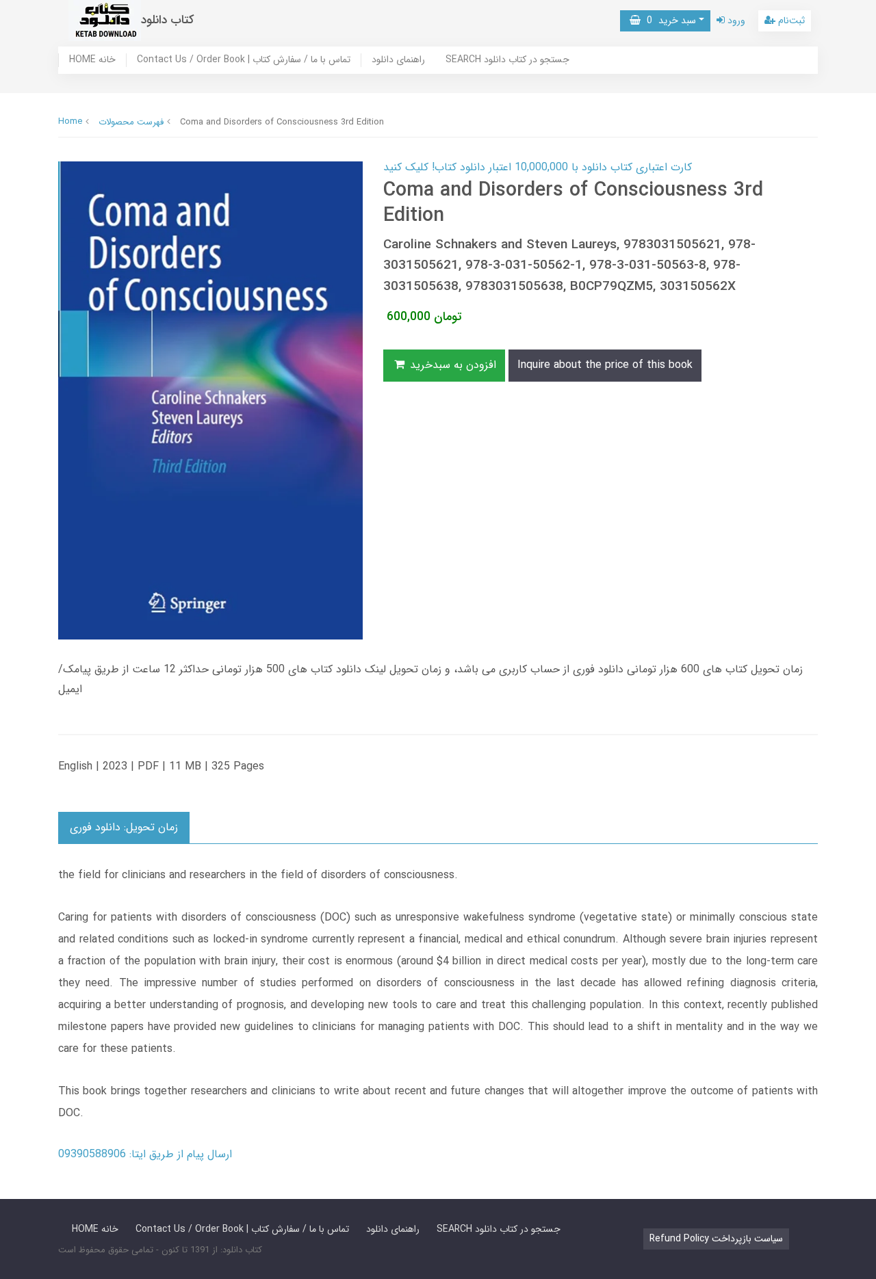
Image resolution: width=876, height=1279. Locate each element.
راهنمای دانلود (398, 60)
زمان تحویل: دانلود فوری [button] (124, 827)
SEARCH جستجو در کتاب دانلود (507, 60)
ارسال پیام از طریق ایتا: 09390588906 (145, 1154)
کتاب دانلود (167, 20)
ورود (735, 20)
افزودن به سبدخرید (451, 364)
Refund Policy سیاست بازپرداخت (716, 1238)
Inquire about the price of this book (605, 364)
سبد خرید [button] (668, 20)
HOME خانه (92, 60)
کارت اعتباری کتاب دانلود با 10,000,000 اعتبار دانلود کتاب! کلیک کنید (537, 167)
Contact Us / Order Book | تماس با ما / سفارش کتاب (243, 60)
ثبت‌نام (790, 20)
